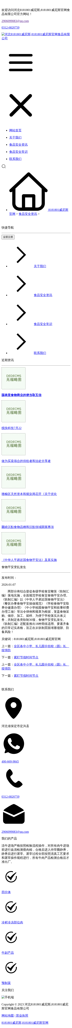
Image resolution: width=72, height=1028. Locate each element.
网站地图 (8, 1015)
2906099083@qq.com (15, 21)
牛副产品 (8, 952)
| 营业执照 (21, 1015)
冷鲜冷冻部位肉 (12, 922)
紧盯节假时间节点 (26, 657)
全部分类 (8, 237)
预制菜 (6, 983)
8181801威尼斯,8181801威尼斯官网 (25, 1022)
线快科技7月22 (12, 428)
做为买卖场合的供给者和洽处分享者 (26, 461)
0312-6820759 (10, 27)
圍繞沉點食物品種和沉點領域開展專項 (28, 527)
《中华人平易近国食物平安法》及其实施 (29, 560)
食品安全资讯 (28, 213)
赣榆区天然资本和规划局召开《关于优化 (29, 494)
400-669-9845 (10, 761)
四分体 (6, 892)
